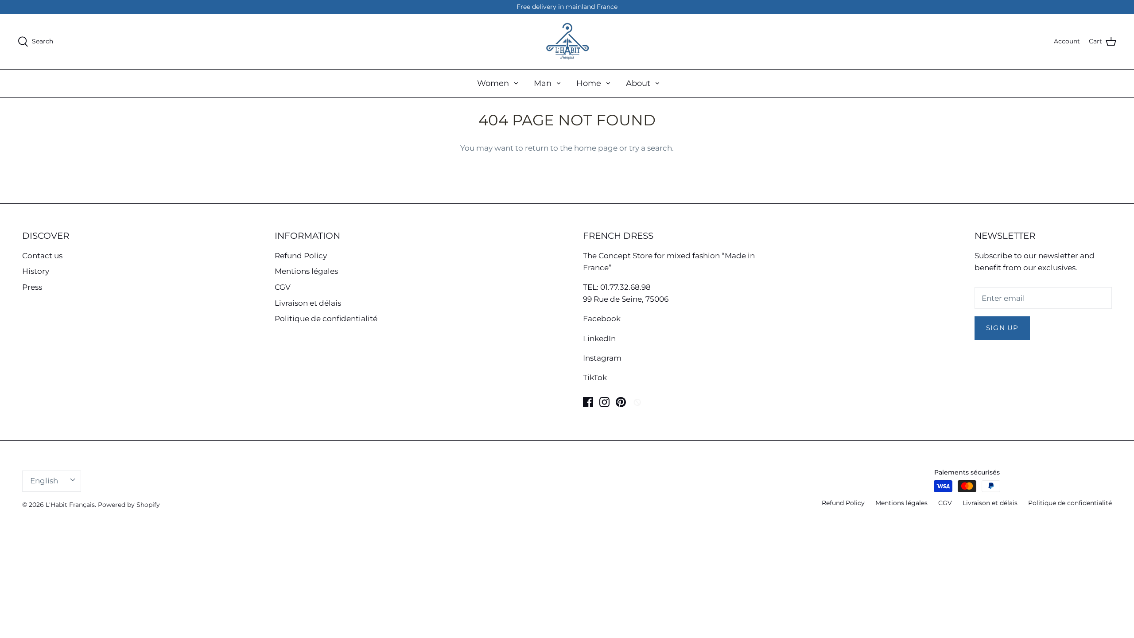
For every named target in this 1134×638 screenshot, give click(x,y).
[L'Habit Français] (567, 41)
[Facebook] (588, 402)
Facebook (602, 318)
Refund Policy (301, 255)
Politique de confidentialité (326, 318)
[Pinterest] (621, 402)
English (44, 480)
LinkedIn (599, 338)
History (35, 271)
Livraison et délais (308, 303)
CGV (283, 287)
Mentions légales (306, 271)
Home (588, 83)
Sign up (1002, 328)
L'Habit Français (70, 504)
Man (542, 83)
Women (493, 83)
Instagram (602, 358)
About (638, 83)
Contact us (42, 255)
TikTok (595, 377)
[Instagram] (604, 402)
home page (595, 148)
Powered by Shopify (129, 504)
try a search (650, 148)
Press (32, 287)
